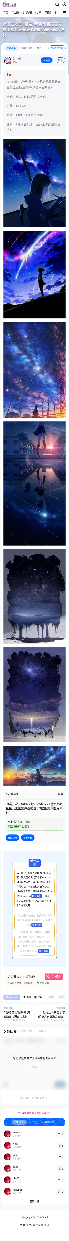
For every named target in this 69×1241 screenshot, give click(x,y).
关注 (47, 60)
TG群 (15, 13)
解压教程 (43, 951)
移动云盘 (12, 837)
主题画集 (11, 48)
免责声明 (36, 925)
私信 (60, 60)
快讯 (38, 13)
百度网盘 (27, 837)
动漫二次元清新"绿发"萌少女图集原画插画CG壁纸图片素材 (52, 1016)
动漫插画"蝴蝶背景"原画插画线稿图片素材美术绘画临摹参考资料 (16, 1016)
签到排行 (34, 1201)
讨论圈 (27, 13)
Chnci (44, 1217)
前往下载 (58, 48)
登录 (34, 1067)
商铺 (48, 13)
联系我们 (36, 896)
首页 (5, 13)
